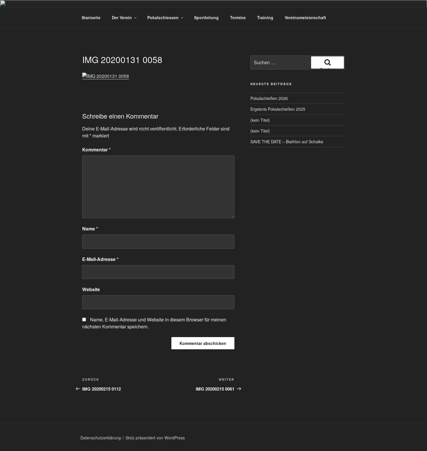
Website (91, 289)
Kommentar (96, 149)
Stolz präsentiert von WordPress (155, 438)
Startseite (91, 17)
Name (90, 228)
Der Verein (122, 17)
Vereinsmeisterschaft (305, 17)
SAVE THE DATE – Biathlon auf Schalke (286, 141)
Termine (238, 17)
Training (265, 17)
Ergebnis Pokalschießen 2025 (277, 109)
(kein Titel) (260, 120)
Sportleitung (206, 17)
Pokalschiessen (163, 17)
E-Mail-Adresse (100, 259)
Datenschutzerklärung (100, 438)
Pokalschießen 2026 (269, 98)
